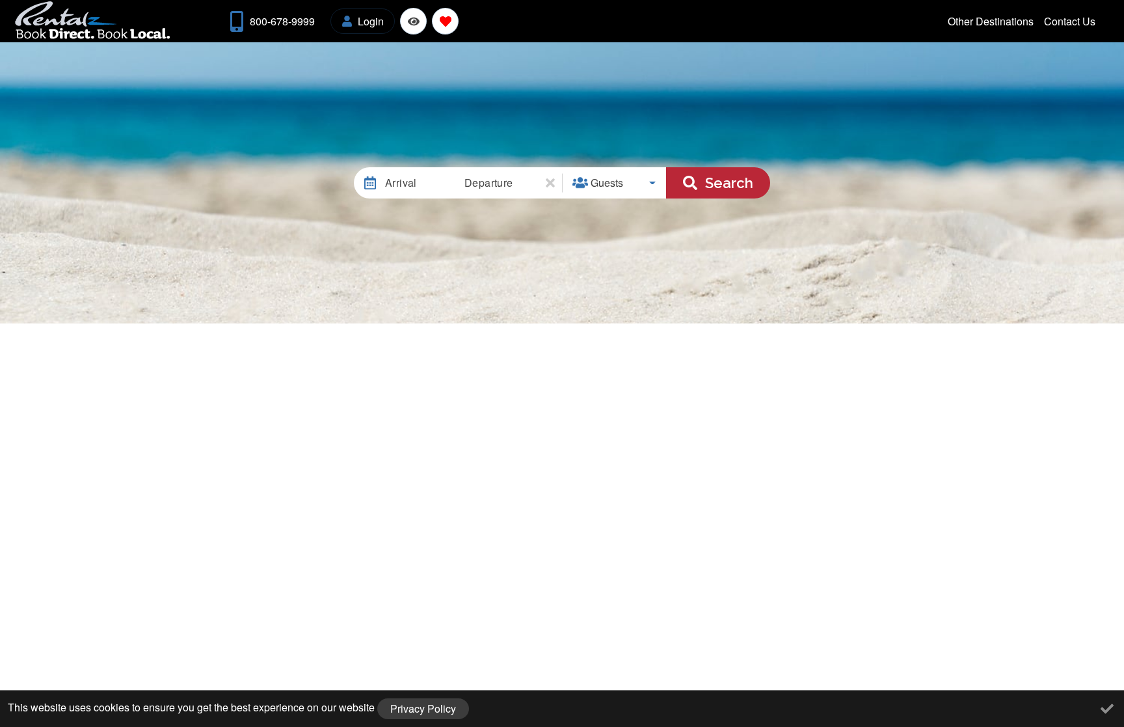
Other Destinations (991, 21)
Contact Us (1069, 21)
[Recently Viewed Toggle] (413, 21)
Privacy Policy (423, 708)
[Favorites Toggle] (445, 21)
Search (729, 182)
